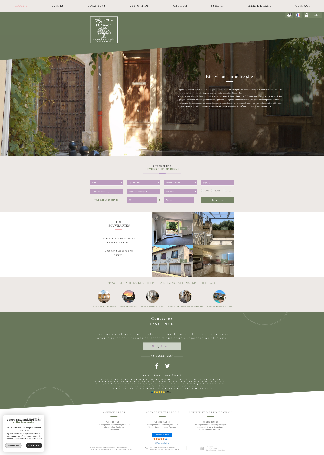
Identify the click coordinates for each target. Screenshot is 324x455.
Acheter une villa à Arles (128, 306)
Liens (111, 449)
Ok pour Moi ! (34, 445)
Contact (302, 5)
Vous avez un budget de (106, 199)
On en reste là (33, 418)
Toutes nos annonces (125, 449)
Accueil (21, 5)
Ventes (58, 5)
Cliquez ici (162, 346)
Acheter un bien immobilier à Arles (104, 306)
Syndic (217, 5)
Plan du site (93, 449)
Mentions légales (103, 449)
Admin (116, 449)
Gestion (180, 5)
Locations (97, 5)
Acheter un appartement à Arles (152, 306)
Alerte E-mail (259, 5)
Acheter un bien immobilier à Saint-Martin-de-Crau (185, 306)
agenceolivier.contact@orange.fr (116, 424)
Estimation (139, 5)
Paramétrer (13, 445)
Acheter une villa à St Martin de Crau (219, 306)
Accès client (314, 15)
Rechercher (217, 199)
